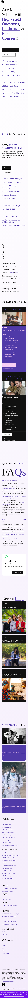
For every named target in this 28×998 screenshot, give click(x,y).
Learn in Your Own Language (12, 179)
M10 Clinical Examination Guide (10, 845)
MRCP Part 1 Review (7, 899)
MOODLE (17, 272)
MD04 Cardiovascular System (9, 860)
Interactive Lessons (9, 199)
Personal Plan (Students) (14, 309)
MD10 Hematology (6, 875)
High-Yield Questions (11, 21)
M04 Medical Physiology (11, 72)
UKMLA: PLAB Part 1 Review (9, 905)
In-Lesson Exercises (9, 195)
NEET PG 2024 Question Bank (9, 919)
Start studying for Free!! (9, 364)
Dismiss (22, 996)
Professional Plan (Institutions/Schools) (14, 378)
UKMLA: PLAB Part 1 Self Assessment (11, 908)
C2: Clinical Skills (8, 209)
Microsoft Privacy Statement (8, 981)
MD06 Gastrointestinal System (9, 865)
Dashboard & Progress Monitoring (10, 187)
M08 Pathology (5, 840)
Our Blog (4, 932)
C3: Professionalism (9, 213)
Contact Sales (7, 434)
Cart (3, 948)
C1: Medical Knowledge (11, 206)
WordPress (12, 272)
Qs (20, 472)
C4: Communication (9, 216)
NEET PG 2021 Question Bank (9, 916)
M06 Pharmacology (6, 835)
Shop (3, 950)
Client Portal (5, 937)
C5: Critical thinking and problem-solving (11, 221)
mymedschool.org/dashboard (8, 488)
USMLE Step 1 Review (10, 86)
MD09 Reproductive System (8, 873)
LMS (5, 134)
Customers (9, 725)
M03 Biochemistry (9, 68)
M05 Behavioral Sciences (11, 75)
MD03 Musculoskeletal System (9, 857)
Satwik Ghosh (5, 803)
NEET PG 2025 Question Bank (13, 90)
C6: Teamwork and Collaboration (14, 226)
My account (4, 943)
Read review (5, 758)
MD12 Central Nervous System (9, 881)
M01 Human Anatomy (10, 61)
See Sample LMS (7, 172)
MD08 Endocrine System (8, 870)
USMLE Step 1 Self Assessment (13, 82)
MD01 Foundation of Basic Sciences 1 (11, 852)
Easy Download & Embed (11, 182)
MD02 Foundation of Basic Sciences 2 (11, 855)
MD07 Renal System (7, 868)
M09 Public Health (6, 842)
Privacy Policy (5, 953)
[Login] (26, 1)
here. (6, 532)
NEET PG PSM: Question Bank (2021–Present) (13, 914)
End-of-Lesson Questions (11, 191)
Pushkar (4, 749)
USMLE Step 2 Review (10, 97)
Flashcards (11, 28)
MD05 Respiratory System (8, 863)
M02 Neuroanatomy (9, 65)
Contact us (4, 934)
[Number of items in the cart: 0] (22, 1)
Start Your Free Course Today (10, 50)
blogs (19, 598)
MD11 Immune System (7, 878)
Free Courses (9, 35)
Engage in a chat (17, 572)
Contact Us (6, 167)
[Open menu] (19, 2)
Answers (21, 463)
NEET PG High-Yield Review (13, 93)
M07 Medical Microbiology (8, 837)
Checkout (4, 945)
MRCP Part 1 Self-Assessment (9, 897)
